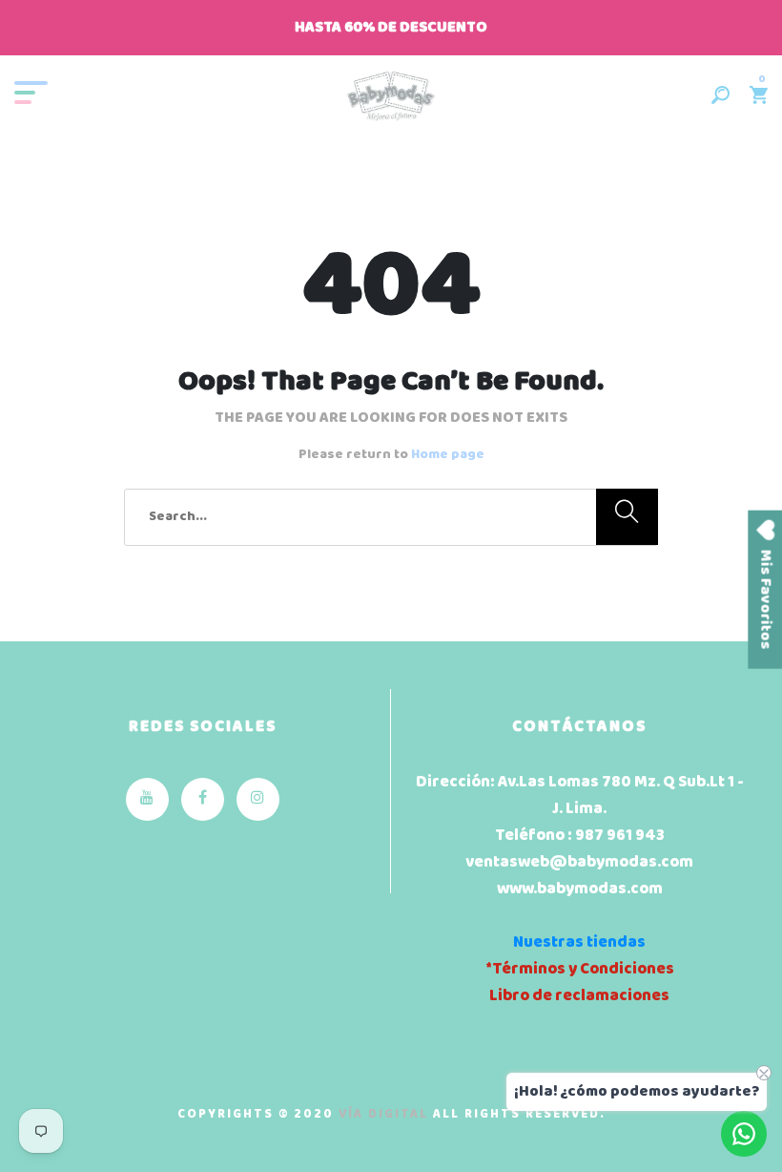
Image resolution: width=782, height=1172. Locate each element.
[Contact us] (744, 1134)
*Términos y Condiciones (579, 969)
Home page (447, 455)
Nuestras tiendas (579, 942)
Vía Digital (383, 1114)
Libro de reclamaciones (579, 996)
